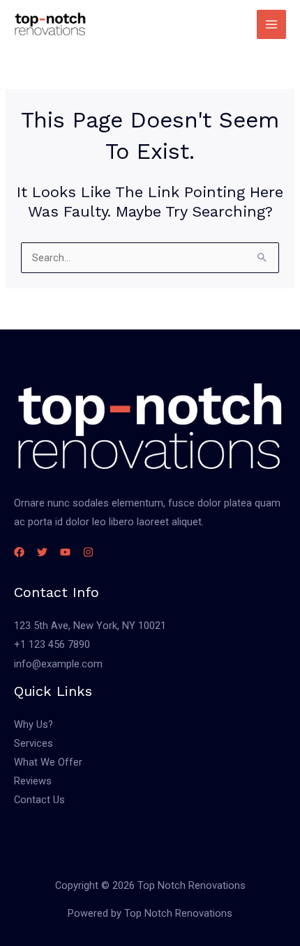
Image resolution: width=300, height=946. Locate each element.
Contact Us (39, 799)
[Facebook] (19, 552)
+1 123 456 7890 (52, 644)
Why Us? (33, 724)
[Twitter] (42, 552)
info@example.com (58, 664)
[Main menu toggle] (271, 24)
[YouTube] (65, 552)
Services (33, 743)
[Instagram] (88, 552)
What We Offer (48, 762)
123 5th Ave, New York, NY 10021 (90, 625)
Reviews (33, 781)
